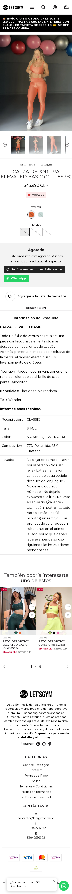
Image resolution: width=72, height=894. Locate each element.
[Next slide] (69, 145)
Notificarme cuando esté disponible (36, 269)
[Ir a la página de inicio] (13, 7)
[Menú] (32, 7)
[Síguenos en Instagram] (38, 744)
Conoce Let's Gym (36, 765)
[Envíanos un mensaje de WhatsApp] (64, 886)
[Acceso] (55, 7)
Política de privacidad (36, 797)
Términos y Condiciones (36, 786)
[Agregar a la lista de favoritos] (32, 607)
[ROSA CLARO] (58, 632)
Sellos (36, 781)
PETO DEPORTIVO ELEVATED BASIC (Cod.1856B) (15, 645)
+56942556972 (36, 828)
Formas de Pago (36, 775)
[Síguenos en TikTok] (50, 744)
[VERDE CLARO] (50, 632)
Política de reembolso (36, 792)
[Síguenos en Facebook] (44, 744)
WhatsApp (18, 278)
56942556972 (36, 838)
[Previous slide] (3, 145)
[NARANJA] (31, 215)
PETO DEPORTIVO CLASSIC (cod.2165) (51, 643)
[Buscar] (43, 7)
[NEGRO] (54, 632)
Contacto (36, 770)
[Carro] (66, 7)
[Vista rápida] (32, 615)
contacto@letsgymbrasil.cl (36, 818)
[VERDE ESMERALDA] (41, 215)
